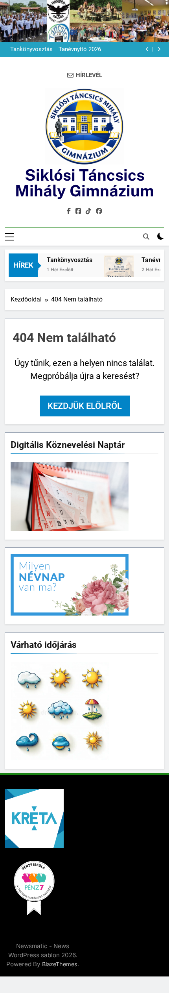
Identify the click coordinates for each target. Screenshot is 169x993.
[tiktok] (88, 211)
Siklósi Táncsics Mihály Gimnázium (84, 183)
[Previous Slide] (147, 49)
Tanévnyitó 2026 (80, 49)
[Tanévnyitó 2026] (114, 276)
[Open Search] (146, 236)
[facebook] (68, 211)
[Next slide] (159, 49)
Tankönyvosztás (31, 49)
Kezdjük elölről (85, 406)
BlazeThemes (59, 964)
